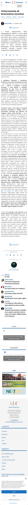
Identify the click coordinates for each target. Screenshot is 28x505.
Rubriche (5, 449)
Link (3, 440)
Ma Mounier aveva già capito (15, 298)
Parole (3, 466)
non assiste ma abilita (11, 191)
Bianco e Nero (5, 457)
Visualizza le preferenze (14, 499)
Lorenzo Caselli (7, 23)
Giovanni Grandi (8, 296)
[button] (26, 478)
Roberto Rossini (8, 308)
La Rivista (5, 426)
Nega (14, 495)
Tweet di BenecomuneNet (14, 337)
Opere (3, 469)
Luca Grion (7, 301)
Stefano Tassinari (9, 279)
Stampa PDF (14, 28)
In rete (7, 277)
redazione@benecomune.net (14, 422)
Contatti (4, 443)
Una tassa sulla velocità (13, 293)
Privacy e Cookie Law (13, 503)
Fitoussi (22, 122)
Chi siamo (4, 431)
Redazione (7, 275)
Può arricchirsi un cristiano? (15, 288)
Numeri (4, 437)
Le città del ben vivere (7, 454)
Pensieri (4, 463)
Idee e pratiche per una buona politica (13, 475)
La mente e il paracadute (8, 460)
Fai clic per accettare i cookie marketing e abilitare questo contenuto (14, 337)
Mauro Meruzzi (8, 286)
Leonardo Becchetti (9, 291)
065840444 (14, 420)
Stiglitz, (22, 91)
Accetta (14, 491)
